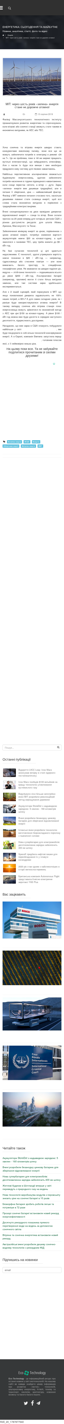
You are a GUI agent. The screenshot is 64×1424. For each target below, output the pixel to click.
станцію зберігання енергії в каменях (22, 340)
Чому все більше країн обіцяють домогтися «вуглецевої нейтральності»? (32, 989)
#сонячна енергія (14, 442)
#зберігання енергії (11, 446)
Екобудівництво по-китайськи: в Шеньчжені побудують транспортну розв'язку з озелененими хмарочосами (32, 1133)
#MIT (40, 446)
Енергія (29, 114)
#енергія (36, 442)
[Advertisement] (32, 405)
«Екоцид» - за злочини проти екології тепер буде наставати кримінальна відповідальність (32, 1084)
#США (27, 442)
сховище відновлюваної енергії (39, 329)
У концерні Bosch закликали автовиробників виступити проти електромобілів (32, 943)
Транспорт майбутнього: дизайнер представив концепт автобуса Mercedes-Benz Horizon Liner (32, 1037)
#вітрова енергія (28, 446)
